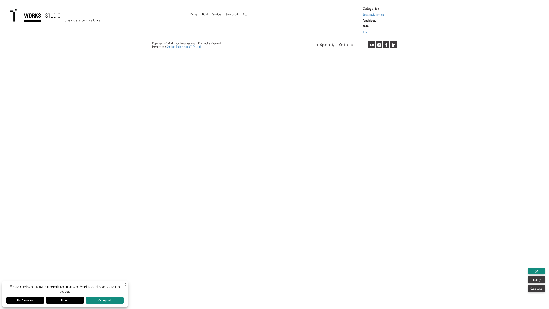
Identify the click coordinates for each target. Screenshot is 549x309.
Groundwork (232, 14)
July (365, 32)
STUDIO (52, 15)
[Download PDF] (536, 271)
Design (194, 14)
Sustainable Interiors (374, 14)
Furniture (216, 14)
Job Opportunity (324, 45)
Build (205, 14)
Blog (245, 14)
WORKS (32, 15)
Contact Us (346, 45)
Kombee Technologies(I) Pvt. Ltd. (183, 46)
